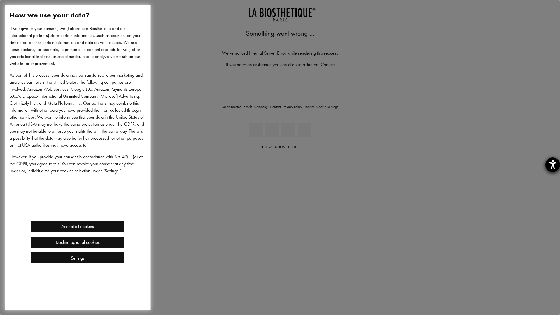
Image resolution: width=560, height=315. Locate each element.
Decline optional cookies (78, 242)
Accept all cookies (77, 226)
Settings (78, 258)
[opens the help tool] (552, 165)
